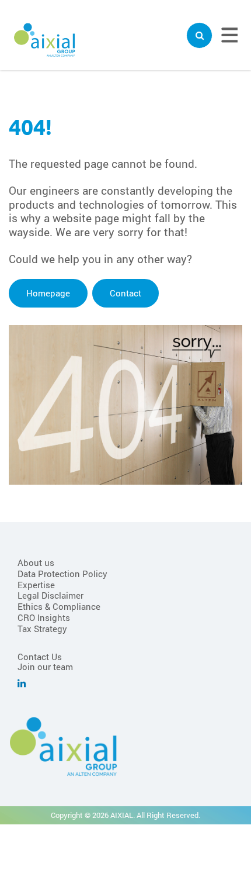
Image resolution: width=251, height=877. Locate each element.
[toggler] (199, 35)
